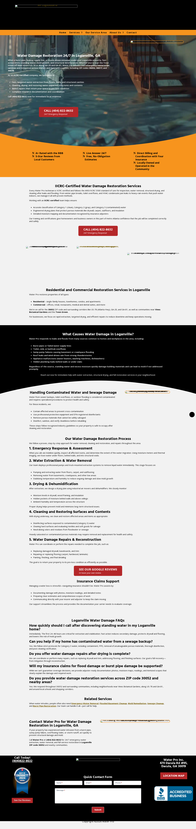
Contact (132, 32)
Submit (98, 809)
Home (62, 32)
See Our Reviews (22, 800)
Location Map (173, 776)
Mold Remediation (137, 703)
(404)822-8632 (22, 761)
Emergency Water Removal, (85, 703)
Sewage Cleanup (155, 703)
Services (74, 32)
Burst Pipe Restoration (44, 706)
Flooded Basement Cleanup (113, 703)
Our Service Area (96, 32)
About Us (115, 32)
